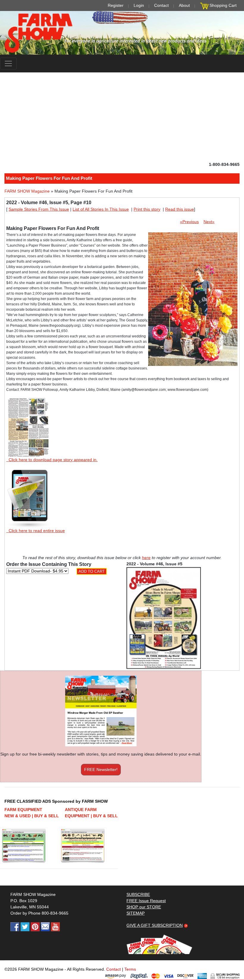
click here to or (120, 504)
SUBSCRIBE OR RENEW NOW (122, 490)
